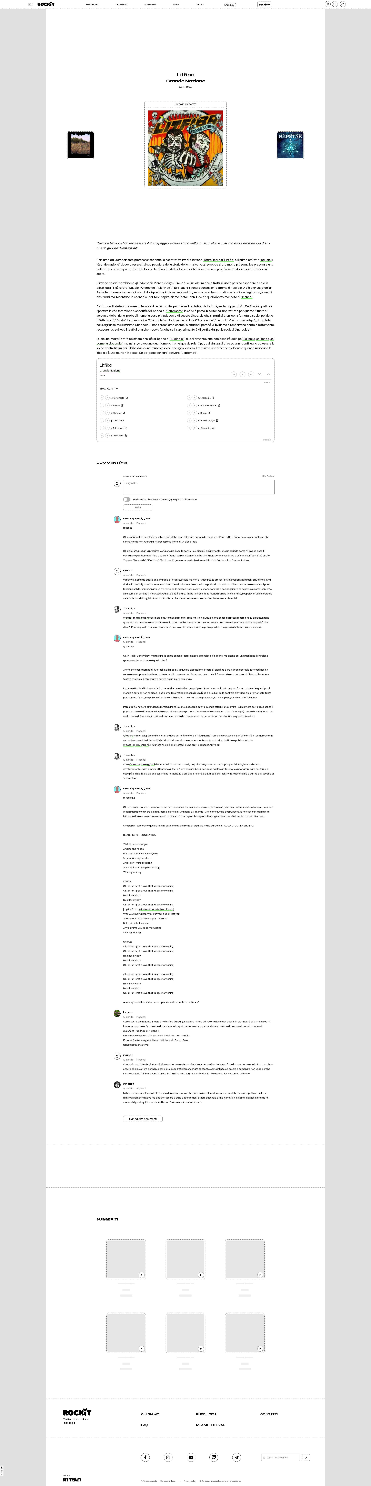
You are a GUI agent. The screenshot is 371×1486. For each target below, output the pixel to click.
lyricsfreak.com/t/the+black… (156, 909)
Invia (137, 507)
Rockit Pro (264, 4)
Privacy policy (190, 1481)
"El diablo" (177, 339)
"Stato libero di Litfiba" (218, 260)
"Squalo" (266, 260)
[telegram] (236, 1457)
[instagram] (168, 1457)
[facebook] (145, 1457)
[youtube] (191, 1457)
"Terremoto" (174, 311)
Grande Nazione (110, 370)
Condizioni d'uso (168, 1481)
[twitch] (213, 1457)
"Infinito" (246, 297)
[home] (46, 4)
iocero (128, 735)
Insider (230, 4)
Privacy (2, 1471)
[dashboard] (343, 4)
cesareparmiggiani (136, 617)
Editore (65, 1477)
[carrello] (328, 4)
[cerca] (335, 4)
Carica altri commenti (143, 1119)
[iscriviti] (306, 1457)
